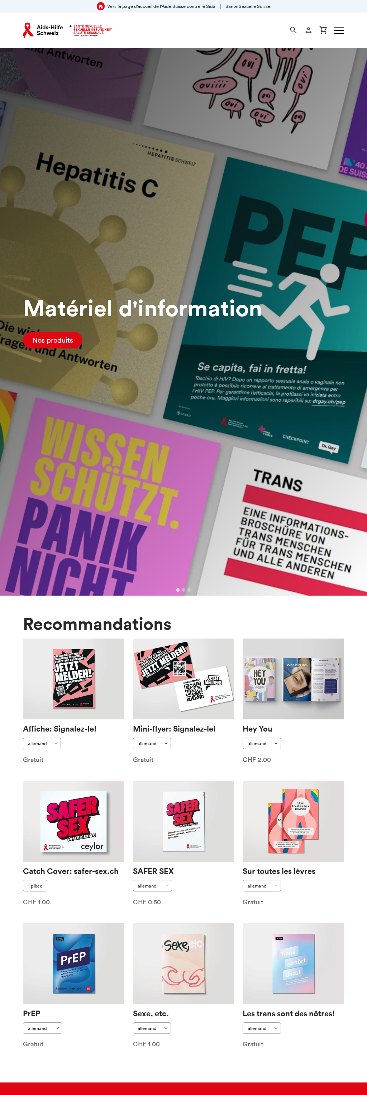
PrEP (31, 1013)
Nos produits (52, 340)
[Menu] (339, 30)
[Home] (67, 30)
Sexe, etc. (151, 1013)
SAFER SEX (153, 871)
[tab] (178, 590)
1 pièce (35, 886)
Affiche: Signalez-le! (59, 728)
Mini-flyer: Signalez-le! (174, 728)
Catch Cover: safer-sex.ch (71, 871)
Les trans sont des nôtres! (289, 1013)
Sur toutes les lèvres (279, 871)
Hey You (257, 728)
